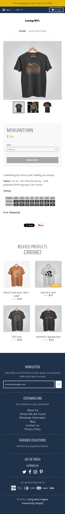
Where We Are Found (32, 414)
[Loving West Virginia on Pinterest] (41, 472)
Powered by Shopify (32, 503)
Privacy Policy (32, 429)
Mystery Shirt (48, 292)
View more (32, 252)
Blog (32, 421)
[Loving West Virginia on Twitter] (24, 472)
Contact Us (32, 425)
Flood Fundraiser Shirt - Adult (16, 294)
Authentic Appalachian (48, 336)
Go (58, 384)
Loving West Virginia (37, 499)
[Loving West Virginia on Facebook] (30, 472)
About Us (32, 410)
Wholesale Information (32, 417)
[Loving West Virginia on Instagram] (35, 472)
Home (22, 31)
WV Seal (16, 336)
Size (9, 145)
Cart (58, 10)
